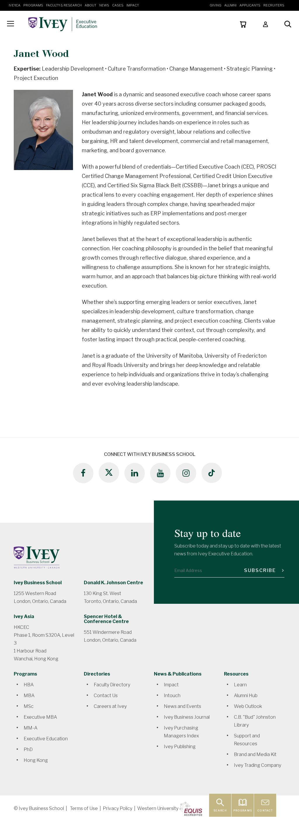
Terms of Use (84, 808)
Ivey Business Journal (187, 717)
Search (220, 810)
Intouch (172, 695)
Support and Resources (247, 739)
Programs (33, 5)
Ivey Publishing (180, 746)
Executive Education (46, 738)
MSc (29, 706)
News (104, 5)
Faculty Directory (112, 684)
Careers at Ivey (110, 706)
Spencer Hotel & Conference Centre (106, 619)
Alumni (230, 5)
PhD (28, 749)
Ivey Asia (24, 616)
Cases (118, 5)
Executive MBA (40, 717)
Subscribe (260, 570)
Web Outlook (248, 706)
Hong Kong (36, 760)
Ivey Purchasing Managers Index (181, 732)
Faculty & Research (64, 5)
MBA (29, 695)
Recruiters (273, 5)
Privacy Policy (117, 808)
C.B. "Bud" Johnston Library (255, 721)
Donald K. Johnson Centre (113, 582)
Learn (240, 684)
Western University (157, 808)
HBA (29, 684)
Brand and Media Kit (255, 754)
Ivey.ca (14, 5)
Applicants (249, 5)
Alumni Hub (246, 695)
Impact (132, 5)
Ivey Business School (38, 582)
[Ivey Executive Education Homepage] (77, 24)
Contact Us (106, 695)
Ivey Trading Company (257, 765)
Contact (265, 810)
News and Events (182, 706)
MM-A (30, 728)
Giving (215, 5)
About (90, 5)
